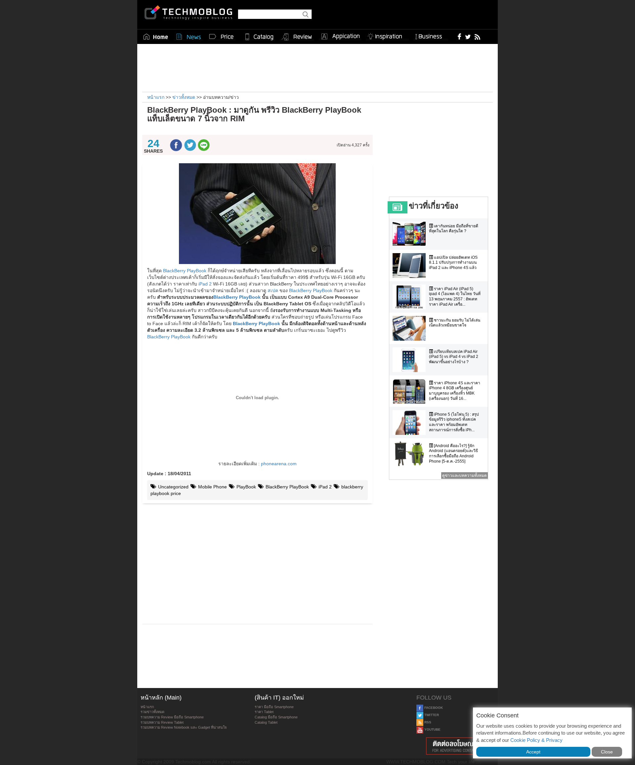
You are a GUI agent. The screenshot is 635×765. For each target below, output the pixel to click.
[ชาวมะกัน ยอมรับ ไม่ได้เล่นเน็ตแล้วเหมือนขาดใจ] (411, 328)
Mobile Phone (212, 486)
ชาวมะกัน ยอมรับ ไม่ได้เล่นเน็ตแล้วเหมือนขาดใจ (454, 323)
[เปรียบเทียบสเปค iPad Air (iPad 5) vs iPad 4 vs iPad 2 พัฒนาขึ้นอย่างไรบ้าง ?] (411, 359)
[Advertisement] (317, 67)
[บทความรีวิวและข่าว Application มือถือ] (340, 36)
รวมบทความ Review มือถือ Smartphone (172, 717)
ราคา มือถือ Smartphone (274, 707)
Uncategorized (173, 486)
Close (607, 751)
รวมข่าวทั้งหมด (152, 712)
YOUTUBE (432, 729)
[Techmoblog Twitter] (467, 36)
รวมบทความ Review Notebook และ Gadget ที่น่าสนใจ (184, 727)
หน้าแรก (147, 707)
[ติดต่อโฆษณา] (455, 746)
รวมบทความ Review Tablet (162, 722)
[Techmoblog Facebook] (459, 36)
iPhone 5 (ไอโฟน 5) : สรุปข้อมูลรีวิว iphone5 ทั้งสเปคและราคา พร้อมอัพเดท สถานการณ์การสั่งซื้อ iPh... (454, 422)
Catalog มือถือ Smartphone (276, 717)
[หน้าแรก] (155, 36)
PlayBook (245, 486)
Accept (533, 751)
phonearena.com (279, 463)
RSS (427, 722)
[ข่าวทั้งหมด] (188, 36)
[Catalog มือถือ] (259, 36)
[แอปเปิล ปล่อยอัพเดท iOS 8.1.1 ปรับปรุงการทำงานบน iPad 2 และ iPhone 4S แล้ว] (411, 265)
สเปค (273, 290)
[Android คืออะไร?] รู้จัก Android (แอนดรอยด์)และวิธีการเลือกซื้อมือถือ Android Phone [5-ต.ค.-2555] (453, 453)
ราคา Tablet (264, 712)
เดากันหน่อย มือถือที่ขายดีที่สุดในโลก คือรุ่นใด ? (453, 229)
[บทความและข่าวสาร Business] (430, 35)
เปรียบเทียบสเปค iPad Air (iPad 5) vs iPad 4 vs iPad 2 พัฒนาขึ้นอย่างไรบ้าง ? (453, 356)
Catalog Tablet (266, 722)
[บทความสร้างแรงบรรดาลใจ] (387, 35)
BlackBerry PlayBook (184, 270)
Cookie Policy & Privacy (536, 740)
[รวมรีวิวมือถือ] (297, 37)
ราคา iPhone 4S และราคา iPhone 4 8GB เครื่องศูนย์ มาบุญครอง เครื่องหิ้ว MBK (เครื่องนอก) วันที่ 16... (454, 391)
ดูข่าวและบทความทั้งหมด (464, 475)
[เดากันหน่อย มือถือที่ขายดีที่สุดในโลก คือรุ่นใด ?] (411, 234)
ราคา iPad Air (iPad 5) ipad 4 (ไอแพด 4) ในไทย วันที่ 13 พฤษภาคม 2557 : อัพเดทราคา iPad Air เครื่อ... (455, 297)
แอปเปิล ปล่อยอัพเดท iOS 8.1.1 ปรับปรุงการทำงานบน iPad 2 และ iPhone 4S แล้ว (453, 262)
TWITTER (431, 715)
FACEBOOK (433, 707)
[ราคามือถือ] (221, 36)
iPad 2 (205, 284)
